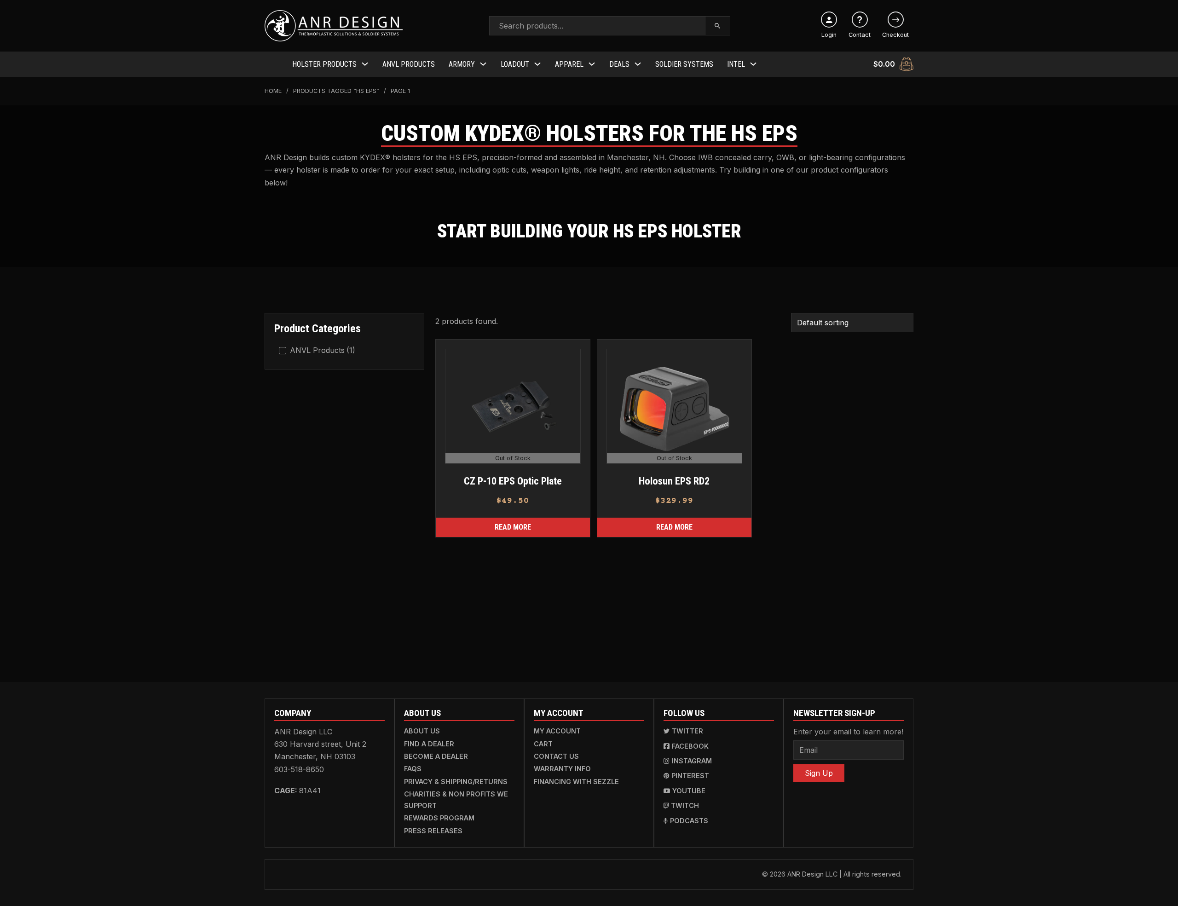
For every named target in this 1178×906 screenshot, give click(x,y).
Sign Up (819, 773)
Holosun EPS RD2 (674, 481)
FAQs (413, 769)
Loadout (515, 64)
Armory (462, 64)
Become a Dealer (436, 756)
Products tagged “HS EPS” (336, 90)
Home (273, 90)
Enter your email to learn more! (848, 731)
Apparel (569, 64)
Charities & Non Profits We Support (456, 799)
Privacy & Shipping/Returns (456, 781)
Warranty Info (562, 769)
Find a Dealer (429, 744)
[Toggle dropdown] (365, 64)
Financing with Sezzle (576, 781)
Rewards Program (439, 818)
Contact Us (556, 756)
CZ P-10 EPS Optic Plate (512, 481)
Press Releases (433, 831)
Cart (543, 744)
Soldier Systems (684, 64)
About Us (422, 731)
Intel (736, 64)
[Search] (717, 25)
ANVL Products (408, 64)
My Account (557, 731)
